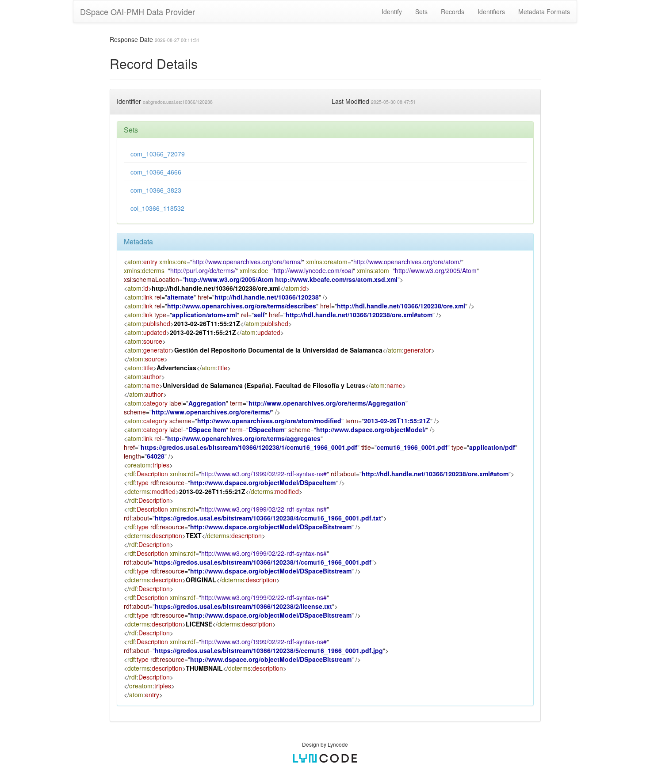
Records (452, 11)
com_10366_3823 (155, 190)
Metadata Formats (544, 11)
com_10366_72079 (157, 153)
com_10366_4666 (155, 171)
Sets (421, 11)
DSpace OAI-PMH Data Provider (137, 11)
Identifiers (491, 11)
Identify (392, 11)
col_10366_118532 (157, 208)
